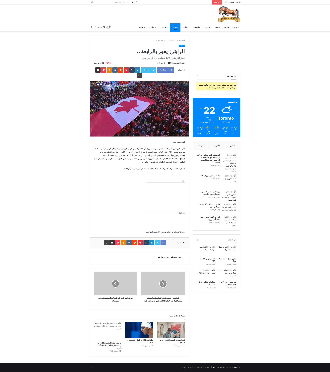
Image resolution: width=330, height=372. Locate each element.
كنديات (217, 27)
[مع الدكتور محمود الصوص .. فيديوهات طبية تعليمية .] (229, 196)
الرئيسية (236, 27)
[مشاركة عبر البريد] (98, 70)
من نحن (226, 27)
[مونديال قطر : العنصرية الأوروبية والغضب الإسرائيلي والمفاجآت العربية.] (107, 331)
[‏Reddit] (120, 70)
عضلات (176, 27)
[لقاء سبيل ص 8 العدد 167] (206, 251)
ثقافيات (186, 27)
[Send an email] (169, 63)
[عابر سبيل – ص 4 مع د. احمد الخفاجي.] (227, 274)
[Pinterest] (126, 70)
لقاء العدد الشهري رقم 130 (210, 175)
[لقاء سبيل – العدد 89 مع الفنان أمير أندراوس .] (229, 208)
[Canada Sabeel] (229, 14)
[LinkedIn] (137, 70)
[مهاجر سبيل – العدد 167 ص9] (227, 251)
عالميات (197, 27)
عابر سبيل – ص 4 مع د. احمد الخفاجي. (227, 283)
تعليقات (201, 145)
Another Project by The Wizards (225, 367)
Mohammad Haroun (177, 63)
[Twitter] (157, 242)
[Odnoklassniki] (109, 70)
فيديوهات (154, 27)
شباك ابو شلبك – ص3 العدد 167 (207, 283)
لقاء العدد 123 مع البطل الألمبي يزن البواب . (140, 341)
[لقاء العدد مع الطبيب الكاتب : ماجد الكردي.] (171, 330)
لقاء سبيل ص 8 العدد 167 (207, 260)
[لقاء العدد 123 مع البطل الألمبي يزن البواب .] (139, 330)
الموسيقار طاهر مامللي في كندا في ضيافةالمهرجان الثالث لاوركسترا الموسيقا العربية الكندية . (208, 159)
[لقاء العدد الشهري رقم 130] (229, 182)
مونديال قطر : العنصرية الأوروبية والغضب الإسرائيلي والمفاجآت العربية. (109, 345)
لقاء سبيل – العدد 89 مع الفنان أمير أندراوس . (209, 205)
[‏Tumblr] (132, 70)
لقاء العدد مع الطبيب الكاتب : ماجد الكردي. (172, 341)
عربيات (207, 27)
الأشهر (232, 145)
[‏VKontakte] (115, 70)
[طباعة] (139, 75)
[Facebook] (163, 242)
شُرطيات (142, 27)
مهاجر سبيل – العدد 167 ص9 (227, 260)
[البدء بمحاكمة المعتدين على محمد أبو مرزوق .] (229, 221)
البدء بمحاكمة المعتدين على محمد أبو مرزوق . (210, 218)
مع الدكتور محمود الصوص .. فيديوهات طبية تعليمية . (210, 193)
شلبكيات (165, 27)
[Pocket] (103, 70)
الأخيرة (217, 145)
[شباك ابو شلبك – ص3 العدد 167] (206, 274)
